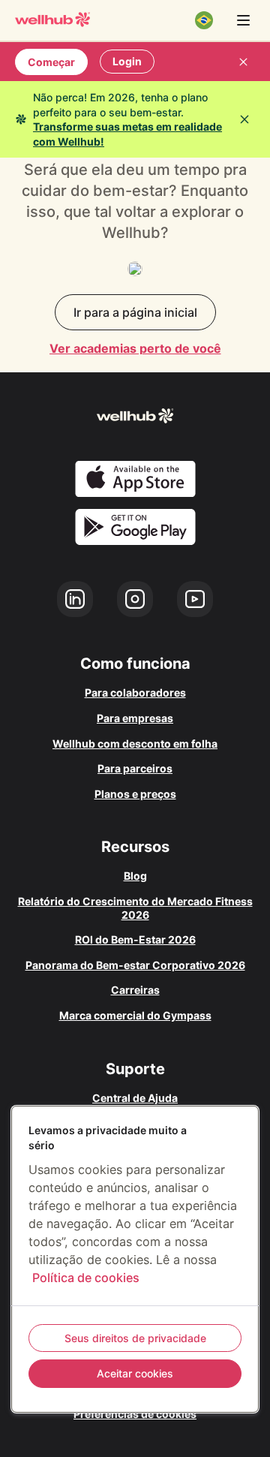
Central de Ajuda (135, 1097)
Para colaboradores (135, 692)
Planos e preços (135, 793)
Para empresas (135, 718)
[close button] (243, 62)
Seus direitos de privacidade (135, 1338)
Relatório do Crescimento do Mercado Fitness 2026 (135, 908)
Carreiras (135, 989)
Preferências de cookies (135, 1413)
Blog (135, 875)
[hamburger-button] (243, 20)
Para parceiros (135, 768)
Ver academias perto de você (135, 348)
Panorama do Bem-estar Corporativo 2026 (135, 965)
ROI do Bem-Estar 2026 (135, 939)
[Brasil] (204, 20)
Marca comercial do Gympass (135, 1015)
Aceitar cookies (135, 1373)
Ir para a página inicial (135, 312)
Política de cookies (86, 1277)
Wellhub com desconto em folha (135, 743)
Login (127, 61)
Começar (51, 62)
